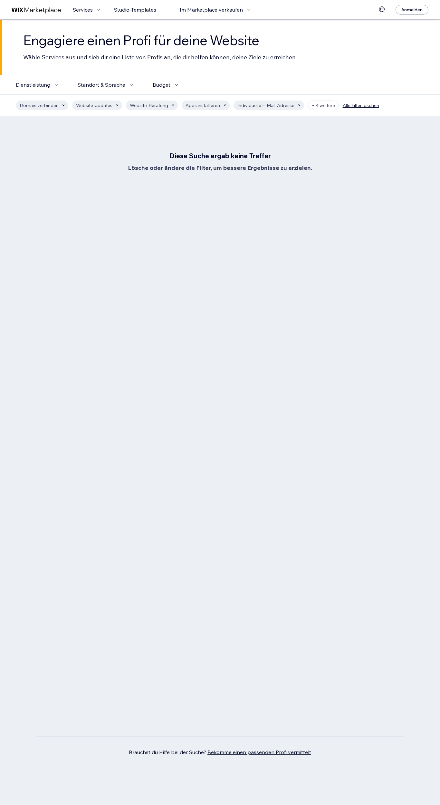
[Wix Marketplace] (36, 10)
